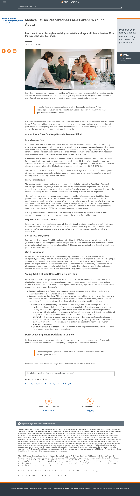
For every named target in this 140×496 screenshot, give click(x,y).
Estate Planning (9, 23)
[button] (70, 423)
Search (121, 7)
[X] (9, 51)
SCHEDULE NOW (48, 411)
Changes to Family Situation (66, 384)
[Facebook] (4, 51)
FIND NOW (90, 411)
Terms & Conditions (36, 488)
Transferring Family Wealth (13, 21)
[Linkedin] (15, 51)
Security (13, 488)
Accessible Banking (23, 488)
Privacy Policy (47, 488)
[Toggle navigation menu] (4, 2)
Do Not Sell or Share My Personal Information (78, 488)
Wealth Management (9, 18)
